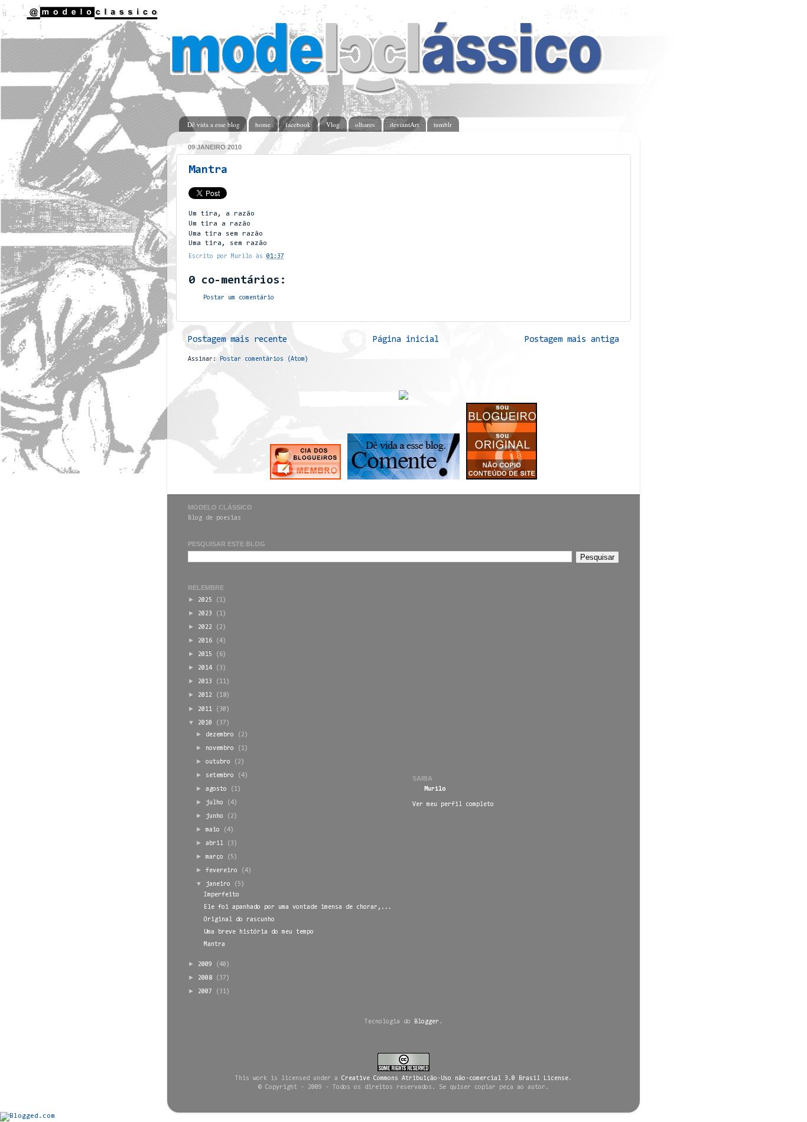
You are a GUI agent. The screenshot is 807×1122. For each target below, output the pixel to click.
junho (214, 816)
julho (214, 803)
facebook (298, 124)
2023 (205, 614)
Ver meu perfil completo (453, 804)
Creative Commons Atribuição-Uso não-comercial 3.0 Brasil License (454, 1078)
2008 (205, 978)
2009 (205, 964)
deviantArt (404, 124)
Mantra (207, 170)
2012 (205, 695)
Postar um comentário (238, 298)
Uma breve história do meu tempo (259, 932)
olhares (365, 124)
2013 (205, 682)
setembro (220, 775)
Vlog (333, 124)
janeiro (218, 884)
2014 (205, 668)
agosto (216, 789)
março (214, 857)
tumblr (443, 124)
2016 (205, 641)
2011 (205, 709)
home (263, 124)
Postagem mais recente (237, 339)
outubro (218, 762)
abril (214, 843)
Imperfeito (221, 895)
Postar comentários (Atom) (264, 359)
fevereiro (221, 870)
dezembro (220, 735)
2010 (205, 723)
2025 (205, 600)
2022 (205, 627)
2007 (205, 992)
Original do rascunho (239, 919)
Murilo (434, 789)
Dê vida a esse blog (213, 124)
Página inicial (406, 339)
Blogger (426, 1022)
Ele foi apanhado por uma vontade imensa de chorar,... (298, 907)
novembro (220, 748)
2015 (205, 654)
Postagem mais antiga (572, 339)
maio (213, 830)
